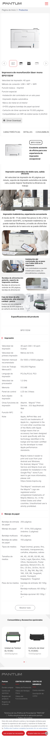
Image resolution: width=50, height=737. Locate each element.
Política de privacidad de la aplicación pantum (25, 715)
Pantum (5, 681)
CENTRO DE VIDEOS (23, 681)
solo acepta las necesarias (13, 733)
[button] (4, 63)
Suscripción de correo (38, 694)
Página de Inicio (9, 10)
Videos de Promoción (23, 687)
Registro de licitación (6, 703)
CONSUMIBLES (42, 132)
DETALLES (27, 132)
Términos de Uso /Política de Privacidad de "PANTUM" (24, 713)
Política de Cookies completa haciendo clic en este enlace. (26, 728)
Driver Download (14, 120)
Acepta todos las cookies (37, 733)
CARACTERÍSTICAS (11, 132)
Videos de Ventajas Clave (22, 692)
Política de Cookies (25, 718)
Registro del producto (6, 697)
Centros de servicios (6, 692)
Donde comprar (7, 687)
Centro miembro (38, 690)
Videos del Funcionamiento (21, 697)
